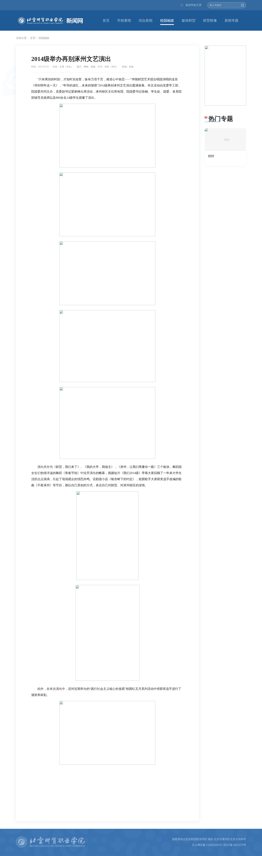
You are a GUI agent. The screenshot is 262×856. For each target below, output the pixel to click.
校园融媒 (167, 20)
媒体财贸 (188, 20)
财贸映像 (210, 20)
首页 (106, 20)
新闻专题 (231, 20)
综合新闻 (145, 20)
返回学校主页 (193, 5)
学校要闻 (124, 20)
